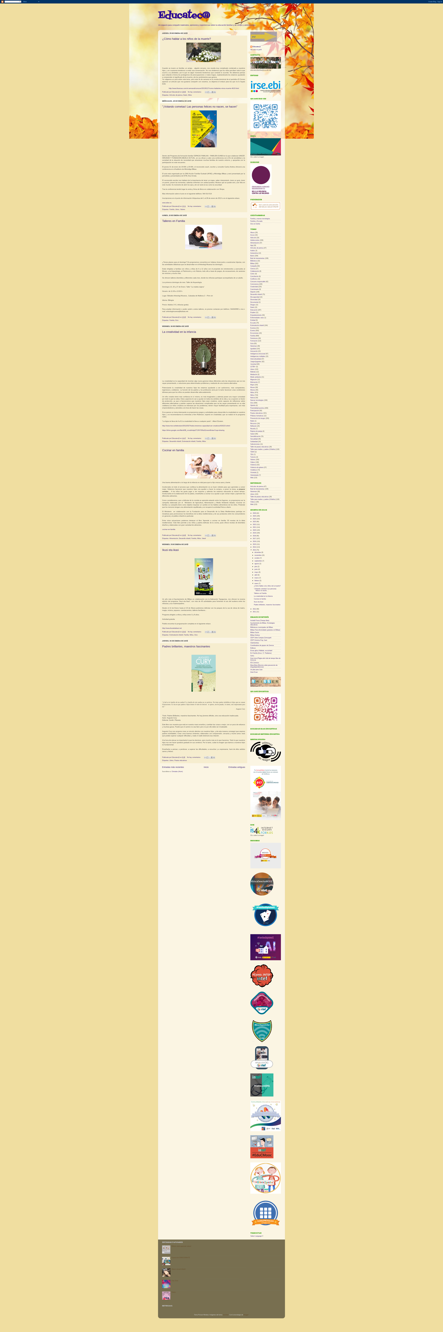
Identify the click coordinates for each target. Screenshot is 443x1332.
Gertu (252, 656)
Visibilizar (253, 470)
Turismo (253, 457)
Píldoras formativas (256, 416)
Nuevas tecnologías (257, 400)
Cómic (252, 274)
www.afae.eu (167, 203)
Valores (182, 209)
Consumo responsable (257, 281)
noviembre (258, 555)
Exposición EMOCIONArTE (181, 1257)
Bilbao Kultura (255, 635)
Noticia (252, 398)
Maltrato (253, 372)
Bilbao (252, 263)
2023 (254, 521)
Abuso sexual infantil (179, 1269)
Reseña (252, 429)
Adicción (253, 238)
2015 (254, 544)
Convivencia (254, 284)
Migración (253, 379)
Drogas (252, 305)
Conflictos (253, 279)
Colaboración (254, 271)
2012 (254, 609)
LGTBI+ (253, 366)
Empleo (252, 312)
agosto (256, 564)
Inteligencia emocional (257, 354)
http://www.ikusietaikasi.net (172, 628)
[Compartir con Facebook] (212, 92)
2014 (254, 547)
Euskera (253, 328)
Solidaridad (254, 441)
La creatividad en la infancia (179, 331)
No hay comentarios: (195, 92)
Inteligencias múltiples (257, 356)
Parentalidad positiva (257, 408)
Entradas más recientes (173, 767)
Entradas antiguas (236, 767)
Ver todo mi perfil (256, 49)
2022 (254, 524)
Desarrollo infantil (175, 441)
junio (256, 569)
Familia (171, 209)
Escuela (253, 323)
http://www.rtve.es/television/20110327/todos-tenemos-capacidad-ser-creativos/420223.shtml (196, 426)
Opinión (252, 405)
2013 (254, 550)
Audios (252, 250)
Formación (253, 341)
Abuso (252, 232)
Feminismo (254, 338)
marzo (256, 578)
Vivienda (253, 472)
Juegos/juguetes (255, 361)
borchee (225, 1315)
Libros (177, 209)
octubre (257, 558)
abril (256, 575)
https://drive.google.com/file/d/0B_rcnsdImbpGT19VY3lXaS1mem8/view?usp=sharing (193, 430)
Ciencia (252, 269)
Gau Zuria (175, 1281)
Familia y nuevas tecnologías (260, 218)
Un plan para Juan (256, 669)
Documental (254, 302)
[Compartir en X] (210, 92)
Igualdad (253, 349)
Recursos (253, 423)
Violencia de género (256, 467)
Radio (252, 421)
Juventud (253, 364)
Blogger (246, 1315)
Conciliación (254, 276)
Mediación (253, 374)
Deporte (253, 292)
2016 (254, 541)
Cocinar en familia (173, 450)
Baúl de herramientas (257, 258)
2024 (254, 519)
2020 (254, 530)
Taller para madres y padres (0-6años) (263, 449)
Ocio (176, 320)
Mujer (252, 385)
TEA (251, 454)
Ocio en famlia (255, 224)
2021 (254, 527)
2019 (254, 533)
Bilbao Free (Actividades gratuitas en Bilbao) (265, 630)
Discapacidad (254, 297)
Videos (252, 462)
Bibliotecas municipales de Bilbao (261, 627)
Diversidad (253, 299)
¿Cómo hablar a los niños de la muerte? (186, 38)
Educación (253, 310)
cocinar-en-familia (168, 529)
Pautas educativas (180, 760)
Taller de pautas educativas (259, 447)
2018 (254, 536)
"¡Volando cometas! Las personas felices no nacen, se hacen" (199, 106)
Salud (204, 538)
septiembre (258, 561)
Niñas (252, 392)
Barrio (252, 256)
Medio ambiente (255, 377)
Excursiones (254, 333)
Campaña (253, 266)
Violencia (253, 465)
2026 (254, 513)
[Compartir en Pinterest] (215, 92)
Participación (254, 410)
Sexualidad (254, 439)
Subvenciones (255, 444)
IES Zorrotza (254, 663)
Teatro (174, 1292)
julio (256, 566)
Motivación (254, 382)
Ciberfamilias (254, 643)
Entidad (252, 320)
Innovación (254, 351)
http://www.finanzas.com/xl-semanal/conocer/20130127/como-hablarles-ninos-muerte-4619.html (204, 88)
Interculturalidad (255, 359)
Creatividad (254, 286)
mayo (256, 572)
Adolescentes (254, 240)
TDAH (252, 452)
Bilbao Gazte (254, 632)
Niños (190, 95)
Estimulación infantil (188, 441)
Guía (252, 343)
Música (252, 390)
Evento (252, 330)
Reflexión (253, 426)
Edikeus (253, 648)
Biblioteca (253, 261)
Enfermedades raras (257, 318)
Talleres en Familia (173, 220)
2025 (254, 516)
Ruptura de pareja (256, 431)
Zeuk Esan (254, 672)
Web (251, 478)
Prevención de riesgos (257, 418)
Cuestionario (254, 289)
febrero (257, 580)
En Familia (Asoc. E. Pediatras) (261, 653)
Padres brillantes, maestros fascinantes (186, 646)
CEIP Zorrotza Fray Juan (258, 640)
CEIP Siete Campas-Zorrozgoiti (260, 638)
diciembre (257, 552)
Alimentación (173, 538)
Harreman (253, 346)
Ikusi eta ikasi (170, 549)
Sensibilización (255, 436)
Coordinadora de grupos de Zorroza (262, 645)
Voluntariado (254, 475)
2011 (254, 612)
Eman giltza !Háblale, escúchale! (261, 650)
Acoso (252, 235)
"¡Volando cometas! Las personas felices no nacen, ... (265, 589)
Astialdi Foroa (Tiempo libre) (259, 620)
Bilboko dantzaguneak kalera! (181, 1246)
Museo (252, 387)
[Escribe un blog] (208, 92)
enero (256, 583)
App (251, 245)
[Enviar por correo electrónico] (206, 92)
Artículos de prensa (175, 95)
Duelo (185, 95)
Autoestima (254, 253)
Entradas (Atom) (177, 771)
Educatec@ (184, 15)
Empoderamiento (256, 315)
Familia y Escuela (256, 221)
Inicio (206, 767)
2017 (254, 538)
